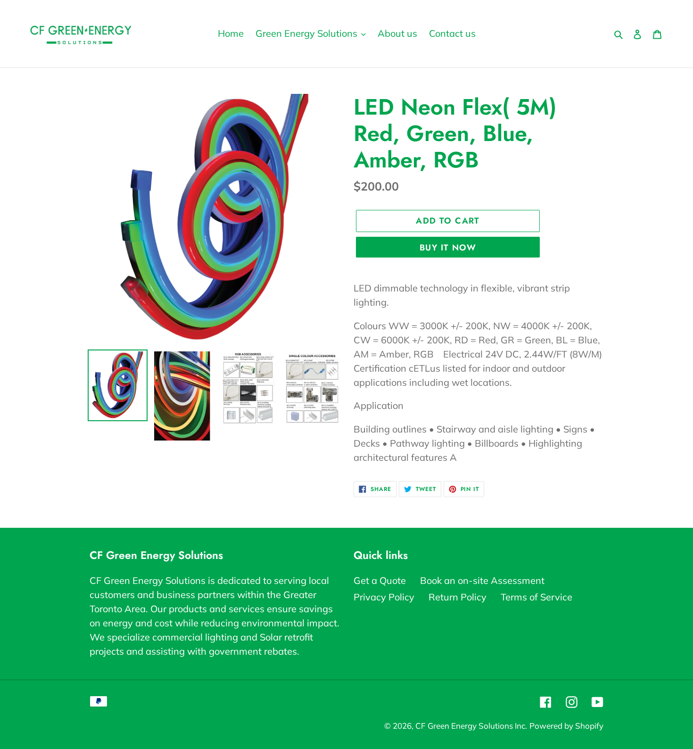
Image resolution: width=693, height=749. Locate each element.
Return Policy (458, 597)
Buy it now (448, 247)
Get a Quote (380, 580)
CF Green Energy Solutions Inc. (471, 726)
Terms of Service (536, 597)
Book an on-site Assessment (482, 580)
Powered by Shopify (566, 726)
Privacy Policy (384, 597)
